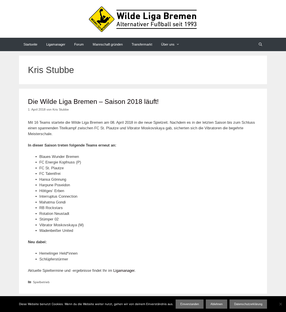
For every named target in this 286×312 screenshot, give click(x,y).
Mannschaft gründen (108, 44)
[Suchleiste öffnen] (260, 44)
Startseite (30, 44)
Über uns (168, 44)
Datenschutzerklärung (248, 304)
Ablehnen (216, 304)
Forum (79, 44)
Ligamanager (55, 44)
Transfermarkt (142, 44)
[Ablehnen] (280, 304)
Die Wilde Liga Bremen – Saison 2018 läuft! (93, 101)
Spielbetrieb (41, 282)
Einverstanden (189, 304)
